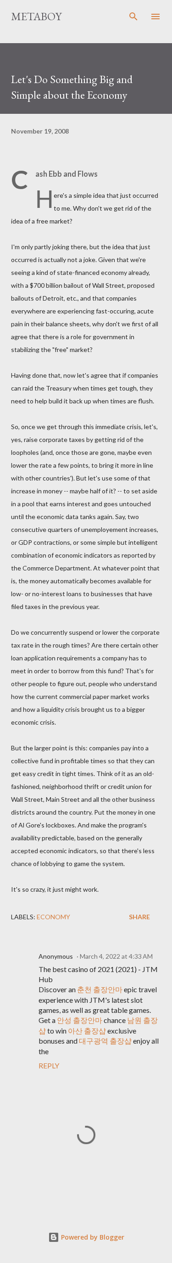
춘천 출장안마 (99, 989)
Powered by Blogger (91, 1237)
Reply (49, 1065)
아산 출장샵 (87, 1030)
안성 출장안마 (79, 1020)
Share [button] (139, 917)
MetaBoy (36, 16)
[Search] (133, 16)
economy (53, 917)
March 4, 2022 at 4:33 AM (116, 956)
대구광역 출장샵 (105, 1040)
